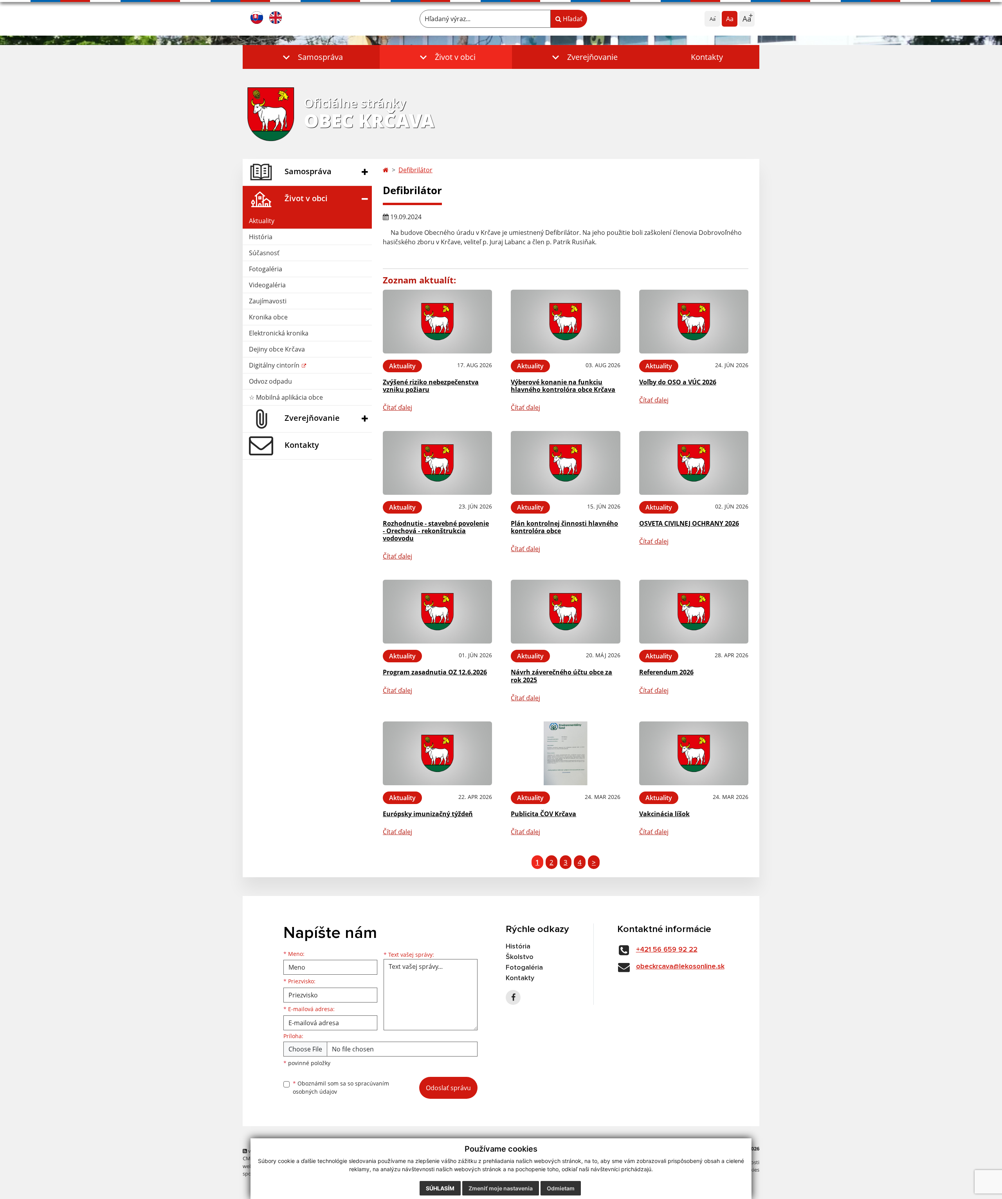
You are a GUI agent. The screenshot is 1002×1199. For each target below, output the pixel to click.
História (260, 237)
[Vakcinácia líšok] (693, 753)
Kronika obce (268, 317)
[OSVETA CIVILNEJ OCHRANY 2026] (693, 463)
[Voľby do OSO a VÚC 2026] (693, 321)
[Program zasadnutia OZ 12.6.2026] (437, 612)
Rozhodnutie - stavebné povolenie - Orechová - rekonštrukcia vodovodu (436, 531)
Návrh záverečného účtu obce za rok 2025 (561, 676)
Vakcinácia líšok (664, 814)
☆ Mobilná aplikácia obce (286, 397)
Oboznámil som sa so (341, 1087)
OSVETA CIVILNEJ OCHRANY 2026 (689, 523)
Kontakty (707, 57)
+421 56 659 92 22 (666, 949)
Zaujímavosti (268, 301)
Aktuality (261, 220)
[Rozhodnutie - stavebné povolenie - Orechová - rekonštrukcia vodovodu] (437, 463)
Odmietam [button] (561, 1188)
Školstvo (519, 957)
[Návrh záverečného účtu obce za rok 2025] (565, 612)
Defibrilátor (415, 170)
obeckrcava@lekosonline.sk (680, 966)
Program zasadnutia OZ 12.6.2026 (435, 672)
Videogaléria (267, 285)
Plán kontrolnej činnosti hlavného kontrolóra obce (564, 527)
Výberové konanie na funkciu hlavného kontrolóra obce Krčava (563, 386)
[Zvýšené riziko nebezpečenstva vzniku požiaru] (437, 321)
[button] (311, 57)
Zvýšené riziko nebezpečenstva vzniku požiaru (431, 386)
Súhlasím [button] (440, 1188)
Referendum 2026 (666, 672)
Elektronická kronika (278, 333)
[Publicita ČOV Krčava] (565, 753)
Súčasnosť (264, 253)
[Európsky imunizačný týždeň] (437, 753)
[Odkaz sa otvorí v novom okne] (513, 997)
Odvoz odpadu (270, 381)
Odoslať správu (448, 1088)
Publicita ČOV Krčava (543, 814)
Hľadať (571, 18)
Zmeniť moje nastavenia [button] (501, 1188)
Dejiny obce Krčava (277, 349)
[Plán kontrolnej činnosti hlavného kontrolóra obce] (565, 463)
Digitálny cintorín (275, 365)
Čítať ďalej (397, 407)
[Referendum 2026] (693, 612)
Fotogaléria (265, 269)
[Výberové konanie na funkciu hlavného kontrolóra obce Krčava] (565, 321)
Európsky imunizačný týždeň (428, 814)
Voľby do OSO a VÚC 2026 (677, 382)
